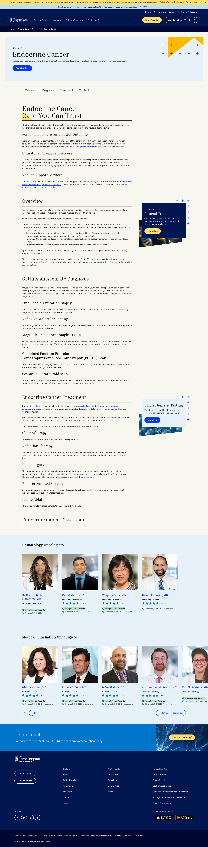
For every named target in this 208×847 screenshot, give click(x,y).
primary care (95, 262)
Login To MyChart (179, 20)
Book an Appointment (162, 786)
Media (111, 791)
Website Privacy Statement (171, 2)
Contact (84, 90)
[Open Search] (195, 20)
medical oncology (100, 406)
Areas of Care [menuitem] (40, 20)
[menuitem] (148, 11)
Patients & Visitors (71, 780)
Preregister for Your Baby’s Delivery (169, 797)
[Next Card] (32, 713)
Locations (67, 791)
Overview (31, 90)
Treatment (66, 90)
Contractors (113, 786)
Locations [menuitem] (56, 20)
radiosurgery (79, 474)
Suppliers (112, 780)
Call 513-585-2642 (183, 738)
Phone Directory (160, 780)
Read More (144, 7)
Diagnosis (48, 90)
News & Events (160, 12)
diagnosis (81, 146)
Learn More (153, 231)
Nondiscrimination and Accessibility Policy (60, 836)
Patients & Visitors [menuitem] (74, 20)
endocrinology (83, 406)
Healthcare (113, 774)
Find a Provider (152, 20)
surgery (39, 409)
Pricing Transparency (162, 803)
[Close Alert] (205, 2)
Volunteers (68, 786)
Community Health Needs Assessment (95, 836)
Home (12, 29)
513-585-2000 (25, 773)
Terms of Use (191, 2)
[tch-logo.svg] (19, 20)
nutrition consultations (107, 181)
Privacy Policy (33, 836)
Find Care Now (159, 774)
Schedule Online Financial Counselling (170, 791)
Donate (148, 12)
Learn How (152, 420)
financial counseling (51, 184)
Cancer (35, 29)
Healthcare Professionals (188, 12)
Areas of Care (23, 29)
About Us (67, 774)
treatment (92, 146)
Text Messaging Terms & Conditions (128, 836)
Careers (172, 12)
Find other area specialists (171, 713)
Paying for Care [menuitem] (95, 20)
